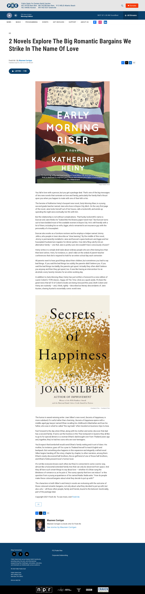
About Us (85, 22)
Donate (133, 5)
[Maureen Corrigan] (40, 525)
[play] (9, 15)
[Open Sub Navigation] (13, 22)
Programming (31, 22)
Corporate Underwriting (60, 555)
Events (45, 22)
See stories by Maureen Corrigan (61, 527)
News (9, 22)
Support (72, 22)
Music (18, 22)
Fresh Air (75, 497)
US (10, 33)
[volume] (16, 15)
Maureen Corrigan (25, 60)
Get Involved (58, 22)
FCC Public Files (57, 550)
